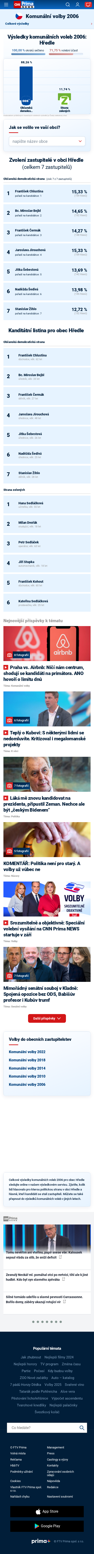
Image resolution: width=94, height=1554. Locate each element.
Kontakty (52, 1465)
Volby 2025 (52, 1385)
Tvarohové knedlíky (31, 1405)
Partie (26, 1371)
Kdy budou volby (60, 1371)
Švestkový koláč (47, 1412)
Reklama (16, 1459)
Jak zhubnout (31, 1357)
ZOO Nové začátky (34, 1378)
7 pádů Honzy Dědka (25, 1385)
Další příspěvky (44, 1018)
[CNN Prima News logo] (24, 4)
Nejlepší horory (25, 1364)
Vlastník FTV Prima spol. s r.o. (26, 1488)
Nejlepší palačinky (63, 1405)
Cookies (15, 1481)
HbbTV (14, 1465)
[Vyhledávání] (67, 4)
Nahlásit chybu (19, 1496)
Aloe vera (67, 1391)
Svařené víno (74, 1385)
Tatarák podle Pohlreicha (38, 1391)
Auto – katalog (62, 1378)
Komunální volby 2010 (27, 1076)
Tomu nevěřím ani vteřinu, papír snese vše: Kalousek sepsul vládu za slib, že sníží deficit (44, 1255)
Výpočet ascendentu (67, 1398)
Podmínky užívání (21, 1471)
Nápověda (53, 1481)
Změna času (71, 1364)
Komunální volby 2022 (27, 1052)
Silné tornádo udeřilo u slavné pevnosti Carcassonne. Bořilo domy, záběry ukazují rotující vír (44, 1299)
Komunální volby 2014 (27, 1068)
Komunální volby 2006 (27, 1084)
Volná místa (18, 1453)
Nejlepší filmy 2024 (58, 1357)
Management (55, 1447)
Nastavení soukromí (60, 1496)
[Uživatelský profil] (77, 5)
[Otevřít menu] (6, 5)
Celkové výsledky (17, 23)
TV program (49, 1364)
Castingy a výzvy (57, 1459)
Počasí (39, 1371)
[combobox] (45, 141)
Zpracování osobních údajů (60, 1473)
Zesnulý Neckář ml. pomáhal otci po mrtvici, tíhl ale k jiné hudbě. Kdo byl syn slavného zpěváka (47, 1277)
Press (51, 1453)
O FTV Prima (18, 1447)
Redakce (52, 1487)
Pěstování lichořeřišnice (29, 1398)
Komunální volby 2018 (27, 1060)
